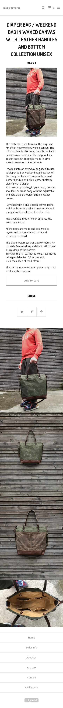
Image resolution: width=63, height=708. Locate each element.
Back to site (31, 687)
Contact (31, 677)
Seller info (31, 647)
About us (31, 657)
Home (31, 637)
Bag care (31, 667)
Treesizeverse (11, 7)
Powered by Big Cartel (31, 700)
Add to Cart (31, 280)
